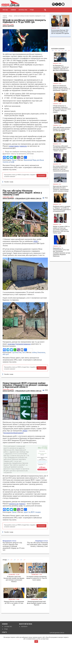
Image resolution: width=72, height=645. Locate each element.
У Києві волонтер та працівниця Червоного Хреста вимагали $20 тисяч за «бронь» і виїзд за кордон (62, 109)
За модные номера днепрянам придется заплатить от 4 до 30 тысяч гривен (36, 578)
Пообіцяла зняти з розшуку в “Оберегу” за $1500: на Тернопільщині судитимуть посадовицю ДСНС (62, 208)
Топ (23, 352)
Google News (63, 4)
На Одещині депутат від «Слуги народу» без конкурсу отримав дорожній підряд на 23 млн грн (13, 545)
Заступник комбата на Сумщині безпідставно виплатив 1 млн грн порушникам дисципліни (61, 168)
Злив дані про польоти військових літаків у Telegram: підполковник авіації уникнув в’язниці (61, 188)
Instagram (53, 4)
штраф (11, 162)
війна (34, 352)
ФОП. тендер (36, 512)
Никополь (41, 352)
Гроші (32, 10)
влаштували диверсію (18, 146)
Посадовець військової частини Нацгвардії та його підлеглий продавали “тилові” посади (62, 148)
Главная (5, 16)
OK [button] (36, 641)
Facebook (56, 4)
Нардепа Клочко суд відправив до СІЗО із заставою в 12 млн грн (14, 603)
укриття (27, 512)
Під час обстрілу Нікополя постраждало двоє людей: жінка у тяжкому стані (37, 543)
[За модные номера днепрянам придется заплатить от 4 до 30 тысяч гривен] (36, 572)
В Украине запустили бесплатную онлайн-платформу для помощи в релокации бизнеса (14, 579)
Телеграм (59, 4)
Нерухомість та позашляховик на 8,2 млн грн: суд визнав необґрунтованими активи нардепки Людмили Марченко (61, 252)
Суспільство (23, 10)
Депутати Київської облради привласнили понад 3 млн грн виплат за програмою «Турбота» (61, 88)
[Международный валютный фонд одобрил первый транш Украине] (36, 597)
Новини (13, 10)
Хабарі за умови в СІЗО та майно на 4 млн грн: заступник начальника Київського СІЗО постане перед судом (61, 230)
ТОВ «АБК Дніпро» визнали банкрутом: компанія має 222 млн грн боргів (62, 129)
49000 (35, 241)
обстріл (6, 354)
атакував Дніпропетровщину (19, 344)
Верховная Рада (30, 160)
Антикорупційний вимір (13, 433)
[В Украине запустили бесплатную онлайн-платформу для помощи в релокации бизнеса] (14, 572)
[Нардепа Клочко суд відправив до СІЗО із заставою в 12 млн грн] (14, 597)
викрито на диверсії (17, 503)
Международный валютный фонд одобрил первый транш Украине (36, 603)
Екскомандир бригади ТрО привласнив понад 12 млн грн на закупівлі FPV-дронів (60, 31)
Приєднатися (41, 175)
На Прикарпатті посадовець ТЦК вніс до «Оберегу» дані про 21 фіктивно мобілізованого (61, 68)
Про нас (5, 10)
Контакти (24, 626)
